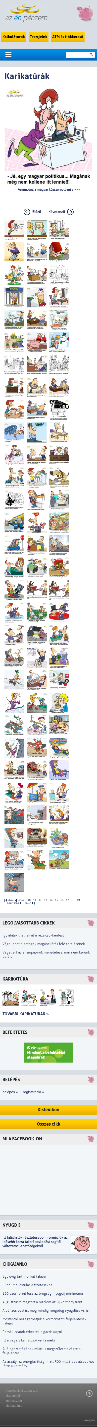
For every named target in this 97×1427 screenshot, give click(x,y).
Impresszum (13, 1400)
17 (67, 900)
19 (78, 900)
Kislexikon (48, 1109)
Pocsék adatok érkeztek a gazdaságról (32, 1332)
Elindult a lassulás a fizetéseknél (27, 1285)
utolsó (27, 903)
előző (21, 900)
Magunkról (12, 1395)
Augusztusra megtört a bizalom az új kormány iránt (42, 1302)
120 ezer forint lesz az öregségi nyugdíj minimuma (42, 1293)
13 (45, 900)
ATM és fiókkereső (67, 37)
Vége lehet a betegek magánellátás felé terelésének (43, 944)
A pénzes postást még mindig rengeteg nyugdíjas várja (45, 1310)
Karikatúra (15, 979)
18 (72, 900)
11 (34, 900)
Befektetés (15, 1032)
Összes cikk (48, 1124)
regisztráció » (33, 1092)
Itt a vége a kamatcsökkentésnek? (28, 1340)
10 (29, 900)
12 (40, 900)
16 (61, 900)
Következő (56, 212)
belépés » (10, 1092)
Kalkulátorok (13, 37)
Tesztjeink (38, 37)
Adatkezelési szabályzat (21, 1390)
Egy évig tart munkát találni (24, 1276)
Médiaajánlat (14, 1405)
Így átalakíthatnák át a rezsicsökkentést (33, 935)
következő (13, 903)
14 (50, 900)
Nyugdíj (11, 1225)
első (10, 900)
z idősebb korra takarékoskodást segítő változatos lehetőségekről (35, 1241)
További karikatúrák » (25, 1014)
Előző (36, 212)
